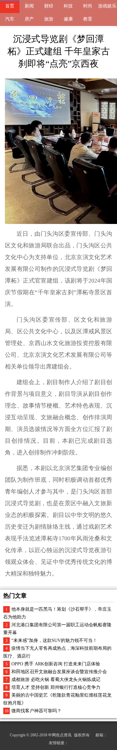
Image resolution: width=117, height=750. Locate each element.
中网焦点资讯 (60, 735)
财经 (48, 6)
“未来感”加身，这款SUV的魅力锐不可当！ (54, 640)
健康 (68, 19)
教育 (87, 19)
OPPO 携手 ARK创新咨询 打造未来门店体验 (55, 663)
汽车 (9, 19)
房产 (29, 19)
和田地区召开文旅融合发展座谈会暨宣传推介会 (59, 671)
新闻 (29, 6)
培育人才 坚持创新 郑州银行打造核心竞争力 (55, 687)
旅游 (48, 19)
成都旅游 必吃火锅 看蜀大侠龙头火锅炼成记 (55, 679)
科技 (68, 6)
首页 (9, 6)
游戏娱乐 (107, 6)
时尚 (87, 6)
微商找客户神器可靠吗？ (36, 710)
